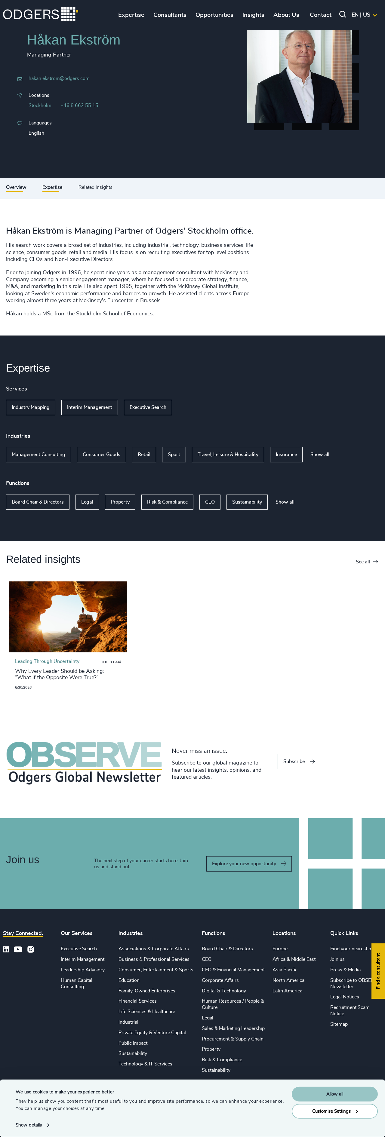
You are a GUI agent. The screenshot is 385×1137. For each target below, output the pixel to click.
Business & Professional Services (154, 959)
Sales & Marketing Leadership (233, 1028)
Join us (337, 959)
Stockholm (40, 105)
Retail (144, 454)
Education (129, 980)
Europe (280, 948)
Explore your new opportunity (244, 863)
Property (120, 502)
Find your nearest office (355, 948)
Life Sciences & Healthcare (147, 1011)
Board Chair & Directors (38, 502)
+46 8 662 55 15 (79, 105)
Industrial (128, 1022)
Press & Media (345, 969)
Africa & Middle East (294, 959)
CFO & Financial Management (233, 969)
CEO (210, 502)
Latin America (287, 990)
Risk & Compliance (167, 502)
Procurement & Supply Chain (232, 1039)
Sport (174, 454)
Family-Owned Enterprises (147, 990)
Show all (189, 407)
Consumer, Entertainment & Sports (156, 969)
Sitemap (339, 1024)
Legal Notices (344, 996)
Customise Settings (331, 1111)
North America (288, 980)
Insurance (286, 454)
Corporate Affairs (220, 980)
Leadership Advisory (83, 969)
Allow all (334, 1094)
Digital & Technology (224, 990)
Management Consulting (38, 454)
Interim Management (89, 407)
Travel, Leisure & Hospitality (228, 454)
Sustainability (247, 502)
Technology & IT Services (145, 1064)
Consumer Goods (101, 454)
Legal (87, 502)
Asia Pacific (285, 969)
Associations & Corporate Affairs (154, 948)
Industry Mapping (31, 407)
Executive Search (148, 407)
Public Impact (133, 1043)
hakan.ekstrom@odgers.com (59, 78)
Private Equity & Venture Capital (152, 1032)
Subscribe (294, 761)
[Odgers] (40, 15)
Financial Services (138, 1001)
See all (363, 561)
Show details (29, 1125)
